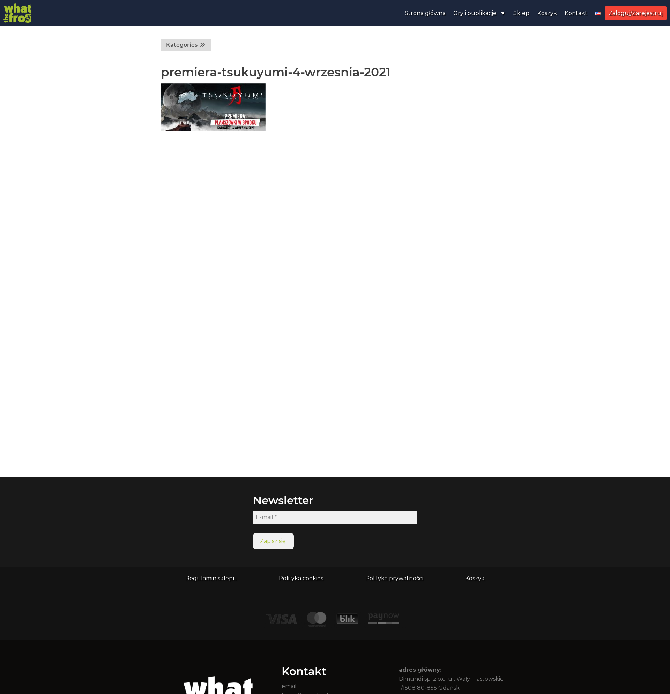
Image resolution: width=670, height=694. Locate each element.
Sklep (521, 13)
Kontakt (576, 13)
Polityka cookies (301, 578)
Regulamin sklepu (211, 578)
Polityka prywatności (394, 578)
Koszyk (547, 13)
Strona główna (425, 13)
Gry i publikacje (475, 13)
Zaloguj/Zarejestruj (636, 13)
